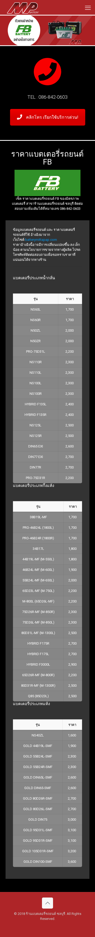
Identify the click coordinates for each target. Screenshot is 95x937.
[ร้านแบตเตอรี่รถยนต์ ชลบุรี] (23, 7)
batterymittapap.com (41, 240)
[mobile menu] (87, 7)
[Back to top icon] (47, 903)
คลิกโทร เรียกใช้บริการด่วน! (52, 117)
